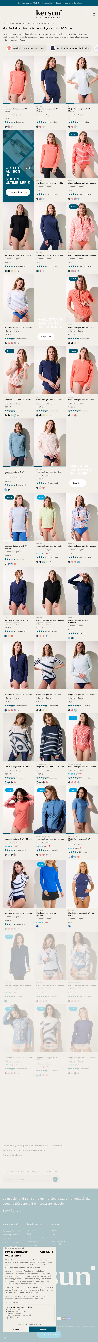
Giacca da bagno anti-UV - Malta (18, 255)
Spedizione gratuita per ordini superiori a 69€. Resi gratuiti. (33, 1146)
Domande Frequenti (11, 1231)
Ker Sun (7, 106)
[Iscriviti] (55, 1179)
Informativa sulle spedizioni (65, 1327)
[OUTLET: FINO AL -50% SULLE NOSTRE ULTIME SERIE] (18, 166)
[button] (10, 122)
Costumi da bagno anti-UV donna (22, 23)
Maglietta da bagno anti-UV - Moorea (16, 547)
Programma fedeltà (35, 1238)
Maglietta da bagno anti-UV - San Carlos (81, 914)
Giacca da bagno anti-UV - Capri (81, 400)
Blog (53, 1234)
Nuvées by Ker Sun (12, 764)
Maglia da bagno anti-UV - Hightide (46, 914)
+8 (82, 199)
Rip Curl (71, 910)
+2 (18, 271)
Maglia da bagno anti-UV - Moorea (18, 767)
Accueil (5, 23)
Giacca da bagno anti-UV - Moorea (82, 183)
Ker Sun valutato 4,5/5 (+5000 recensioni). (24, 1150)
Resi (29, 1234)
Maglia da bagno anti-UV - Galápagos (15, 473)
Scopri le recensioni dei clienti (69, 3)
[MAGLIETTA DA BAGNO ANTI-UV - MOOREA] (50, 310)
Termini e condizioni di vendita (85, 1327)
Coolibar (39, 910)
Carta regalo (32, 1242)
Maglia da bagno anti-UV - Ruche (18, 985)
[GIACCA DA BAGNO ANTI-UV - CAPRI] (82, 455)
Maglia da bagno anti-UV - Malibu (49, 183)
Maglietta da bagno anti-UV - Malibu (16, 110)
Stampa (54, 1238)
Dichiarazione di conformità (58, 1243)
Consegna (31, 1230)
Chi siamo (55, 1230)
